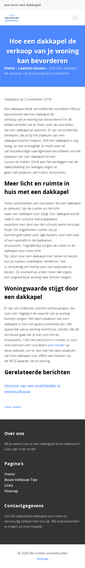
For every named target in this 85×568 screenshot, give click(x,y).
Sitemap (11, 491)
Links (8, 485)
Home (9, 68)
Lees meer (12, 407)
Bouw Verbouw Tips (20, 479)
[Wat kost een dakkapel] (11, 17)
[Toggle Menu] (74, 18)
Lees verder (55, 345)
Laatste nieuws (31, 68)
